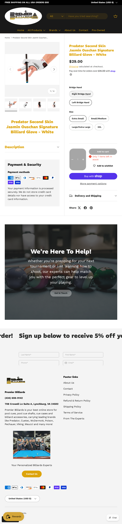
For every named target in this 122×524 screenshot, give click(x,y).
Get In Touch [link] (60, 293)
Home (20, 30)
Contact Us (31, 474)
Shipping (73, 66)
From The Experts (73, 418)
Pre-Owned (98, 30)
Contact (83, 30)
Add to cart (103, 151)
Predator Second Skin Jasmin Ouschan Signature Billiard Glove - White (30, 38)
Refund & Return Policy (76, 400)
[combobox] (77, 16)
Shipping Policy (72, 406)
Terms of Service (72, 412)
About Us (70, 30)
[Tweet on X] (79, 208)
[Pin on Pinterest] (91, 208)
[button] (115, 16)
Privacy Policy (71, 394)
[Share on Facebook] (85, 208)
